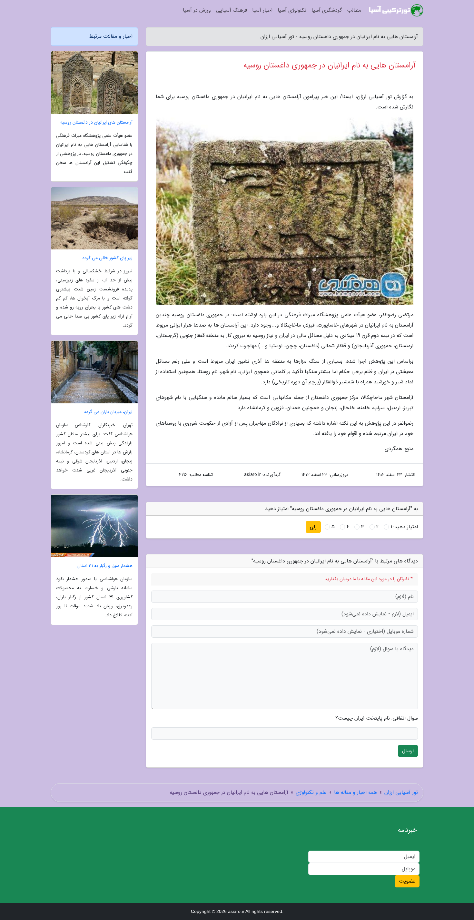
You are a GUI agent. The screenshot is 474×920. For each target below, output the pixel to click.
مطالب (354, 10)
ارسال (408, 751)
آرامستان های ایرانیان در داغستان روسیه (96, 122)
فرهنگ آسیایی (231, 10)
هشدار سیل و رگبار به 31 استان (105, 565)
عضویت (407, 881)
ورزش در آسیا (197, 10)
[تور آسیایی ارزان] (396, 10)
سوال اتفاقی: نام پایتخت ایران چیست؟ (376, 718)
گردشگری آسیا (326, 10)
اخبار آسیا (262, 10)
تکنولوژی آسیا (292, 10)
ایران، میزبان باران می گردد (108, 412)
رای (313, 527)
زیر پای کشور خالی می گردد (107, 258)
